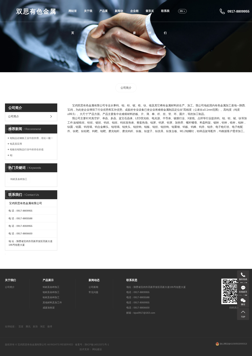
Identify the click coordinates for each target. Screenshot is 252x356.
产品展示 (103, 15)
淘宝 (42, 326)
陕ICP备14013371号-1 (97, 344)
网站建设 (97, 349)
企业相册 (134, 15)
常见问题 (93, 292)
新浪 (35, 326)
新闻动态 (119, 15)
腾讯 (28, 326)
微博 (49, 326)
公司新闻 (93, 287)
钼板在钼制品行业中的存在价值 (27, 149)
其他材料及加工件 (52, 302)
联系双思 (131, 280)
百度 (21, 326)
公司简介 (126, 87)
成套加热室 (49, 307)
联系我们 (165, 15)
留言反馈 (150, 15)
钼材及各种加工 (51, 292)
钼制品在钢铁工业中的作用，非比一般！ (31, 138)
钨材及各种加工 (18, 179)
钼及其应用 (16, 143)
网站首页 (73, 15)
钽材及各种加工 (51, 297)
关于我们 (88, 15)
